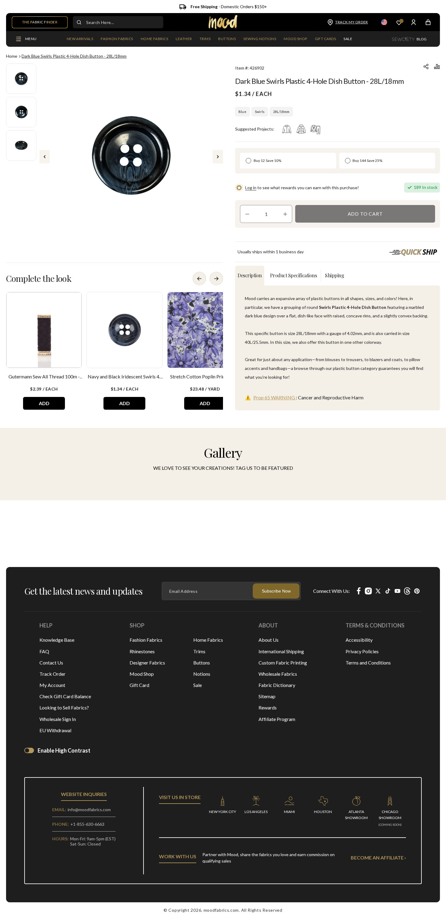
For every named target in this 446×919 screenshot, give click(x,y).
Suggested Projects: (254, 129)
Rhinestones (142, 651)
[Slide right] (218, 156)
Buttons (201, 662)
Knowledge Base (56, 640)
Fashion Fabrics (146, 640)
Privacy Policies (362, 651)
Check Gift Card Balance (65, 696)
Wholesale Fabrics (277, 674)
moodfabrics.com (221, 910)
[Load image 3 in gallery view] (21, 145)
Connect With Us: (331, 591)
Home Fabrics (208, 640)
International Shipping (281, 651)
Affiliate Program (276, 719)
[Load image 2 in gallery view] (21, 112)
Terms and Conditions (368, 662)
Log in (250, 187)
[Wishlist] (399, 22)
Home (11, 56)
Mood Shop (142, 674)
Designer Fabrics (147, 662)
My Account (52, 685)
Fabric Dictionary (276, 685)
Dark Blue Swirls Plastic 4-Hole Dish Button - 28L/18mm (74, 56)
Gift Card (139, 685)
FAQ (44, 651)
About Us (268, 640)
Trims (199, 651)
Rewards (267, 707)
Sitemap (266, 696)
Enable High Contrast (64, 750)
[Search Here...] (79, 22)
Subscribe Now (276, 591)
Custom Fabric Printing (282, 662)
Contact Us (51, 662)
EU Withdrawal (55, 730)
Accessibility (359, 640)
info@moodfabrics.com (89, 809)
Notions (201, 674)
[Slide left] (44, 156)
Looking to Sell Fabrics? (64, 707)
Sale (197, 685)
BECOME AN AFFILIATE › (378, 857)
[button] (117, 39)
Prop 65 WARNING (274, 397)
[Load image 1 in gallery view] (21, 78)
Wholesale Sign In (57, 719)
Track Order (52, 674)
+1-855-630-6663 (87, 824)
